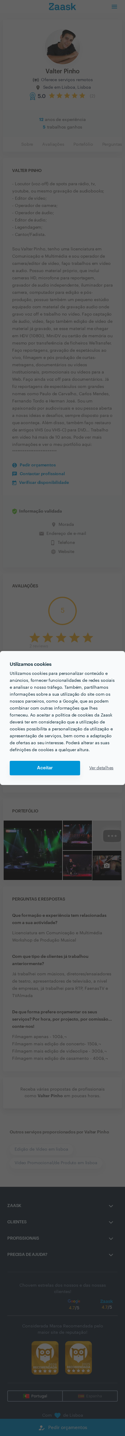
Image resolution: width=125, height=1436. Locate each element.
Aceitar (45, 768)
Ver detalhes (101, 768)
